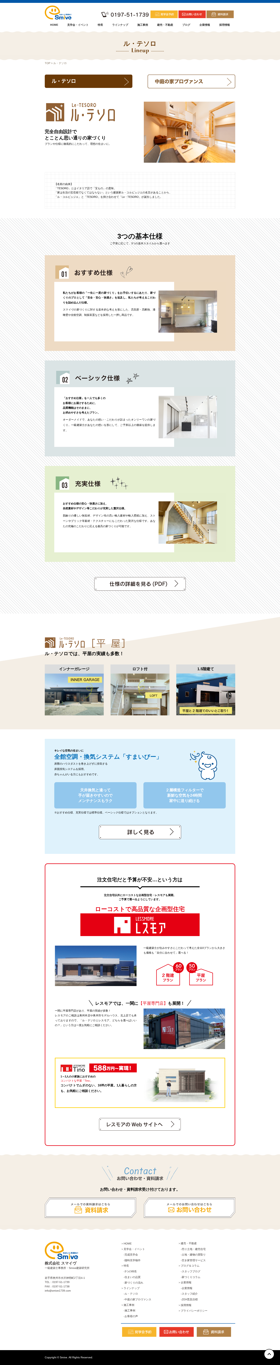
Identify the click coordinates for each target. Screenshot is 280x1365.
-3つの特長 (129, 1271)
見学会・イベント (78, 24)
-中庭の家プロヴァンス (136, 1299)
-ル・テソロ (129, 1293)
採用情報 (224, 24)
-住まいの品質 (131, 1277)
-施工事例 (128, 1310)
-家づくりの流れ (132, 1282)
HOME (54, 24)
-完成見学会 (129, 1254)
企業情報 (204, 24)
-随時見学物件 (131, 1260)
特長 (100, 24)
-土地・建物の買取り (192, 1254)
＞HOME (126, 1243)
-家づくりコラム (189, 1277)
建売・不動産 (165, 24)
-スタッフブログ (189, 1271)
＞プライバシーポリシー (192, 1310)
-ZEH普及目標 (188, 1299)
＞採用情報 (184, 1305)
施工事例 (142, 24)
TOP (47, 63)
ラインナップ (120, 24)
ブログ (186, 24)
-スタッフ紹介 (188, 1293)
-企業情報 (185, 1288)
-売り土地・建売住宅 (192, 1249)
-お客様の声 (129, 1316)
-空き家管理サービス (192, 1260)
